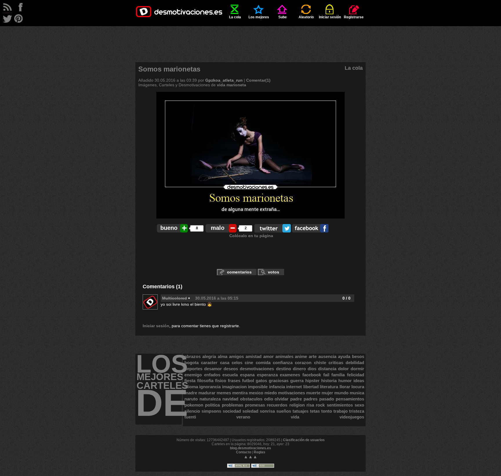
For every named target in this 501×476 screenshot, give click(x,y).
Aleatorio (306, 17)
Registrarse (354, 17)
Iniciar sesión (330, 17)
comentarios (239, 272)
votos (273, 272)
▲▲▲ (250, 456)
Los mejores (258, 17)
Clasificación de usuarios (304, 440)
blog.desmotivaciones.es (250, 448)
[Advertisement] (250, 39)
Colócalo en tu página (251, 235)
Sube (282, 17)
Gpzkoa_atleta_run (224, 80)
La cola (235, 17)
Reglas (259, 452)
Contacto (243, 452)
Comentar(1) (258, 80)
